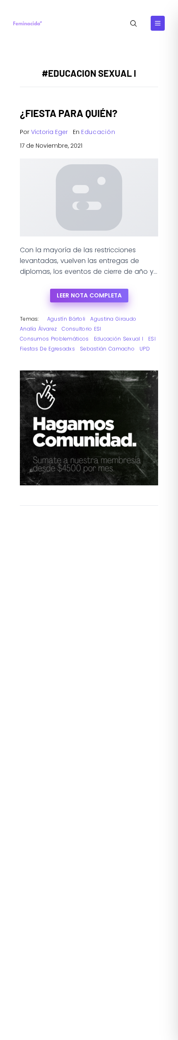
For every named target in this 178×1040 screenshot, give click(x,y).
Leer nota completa (89, 295)
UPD (145, 348)
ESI (152, 338)
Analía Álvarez (38, 328)
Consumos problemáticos (54, 338)
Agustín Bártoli (66, 318)
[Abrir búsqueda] (133, 23)
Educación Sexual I (118, 338)
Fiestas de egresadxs (47, 348)
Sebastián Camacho (107, 348)
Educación (98, 132)
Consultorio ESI (81, 328)
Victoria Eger (49, 132)
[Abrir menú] (158, 23)
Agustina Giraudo (113, 318)
